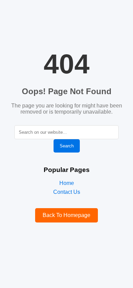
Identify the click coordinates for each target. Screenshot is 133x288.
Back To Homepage (66, 215)
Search (67, 145)
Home (66, 183)
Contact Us (66, 192)
